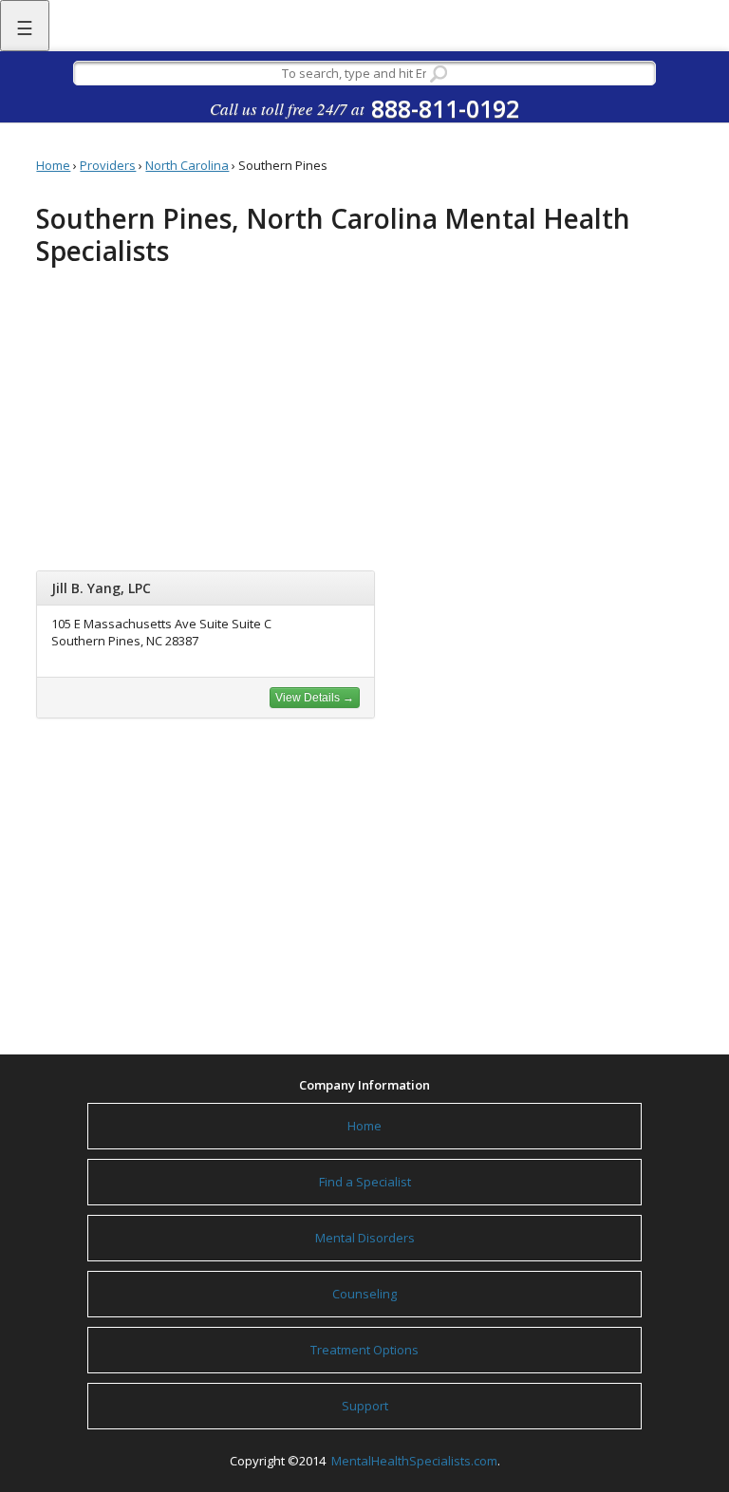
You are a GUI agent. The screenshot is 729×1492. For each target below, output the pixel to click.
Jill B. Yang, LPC (101, 588)
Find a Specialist (365, 1181)
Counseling (364, 1293)
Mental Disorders (365, 1237)
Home (53, 165)
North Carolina (187, 165)
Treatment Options (364, 1349)
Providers (108, 165)
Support (365, 1405)
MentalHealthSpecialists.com (412, 1460)
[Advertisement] (365, 423)
